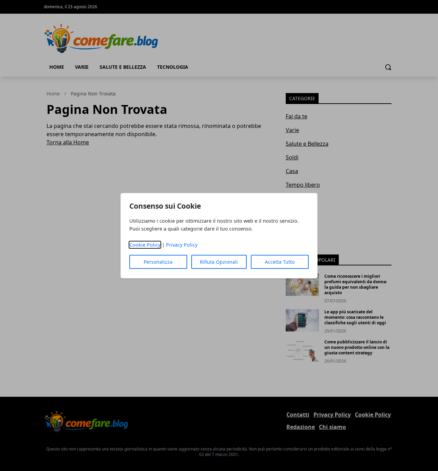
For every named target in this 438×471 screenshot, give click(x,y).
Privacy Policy (181, 244)
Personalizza (158, 262)
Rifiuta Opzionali (219, 262)
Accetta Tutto (280, 262)
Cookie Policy (144, 244)
